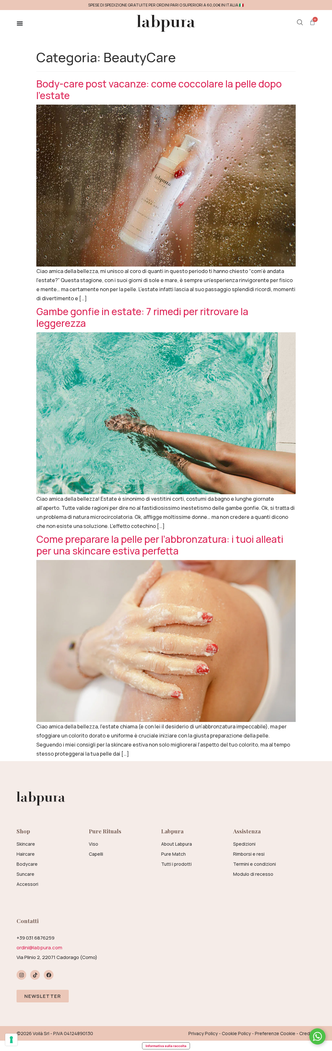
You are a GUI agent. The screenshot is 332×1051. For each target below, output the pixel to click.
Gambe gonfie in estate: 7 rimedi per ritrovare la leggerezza (142, 317)
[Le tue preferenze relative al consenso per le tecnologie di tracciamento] (11, 1040)
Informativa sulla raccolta (166, 1046)
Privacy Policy (203, 1033)
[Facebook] (48, 975)
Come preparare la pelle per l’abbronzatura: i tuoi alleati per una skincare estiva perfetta (159, 544)
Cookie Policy (236, 1033)
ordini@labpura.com (39, 947)
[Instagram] (21, 975)
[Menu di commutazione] (20, 23)
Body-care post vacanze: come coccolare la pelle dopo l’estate (159, 89)
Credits (307, 1033)
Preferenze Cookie (275, 1033)
